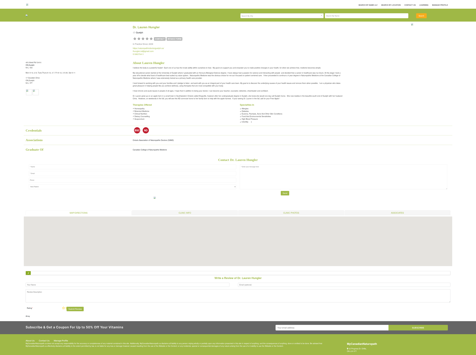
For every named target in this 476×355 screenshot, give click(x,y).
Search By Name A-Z (367, 5)
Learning (423, 5)
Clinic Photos (291, 212)
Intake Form (174, 38)
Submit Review (75, 309)
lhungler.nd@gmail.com (143, 51)
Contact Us (410, 5)
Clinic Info (185, 212)
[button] (238, 239)
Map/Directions (79, 212)
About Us (30, 340)
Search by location (391, 5)
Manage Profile (440, 5)
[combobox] (282, 15)
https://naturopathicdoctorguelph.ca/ (148, 48)
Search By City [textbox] (247, 16)
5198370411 (138, 54)
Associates (397, 212)
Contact (160, 38)
